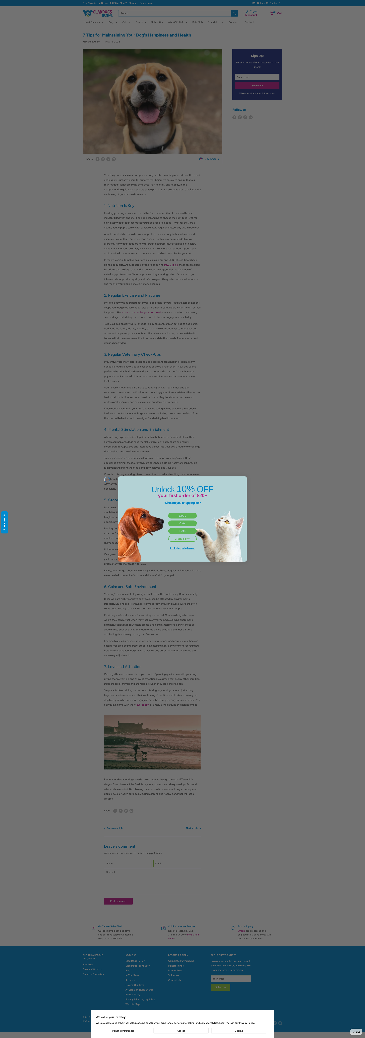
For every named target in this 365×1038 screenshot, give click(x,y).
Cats (182, 523)
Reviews (4, 522)
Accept (181, 1030)
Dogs (182, 515)
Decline (239, 1030)
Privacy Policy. (247, 1022)
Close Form (182, 538)
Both (182, 531)
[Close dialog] (107, 479)
